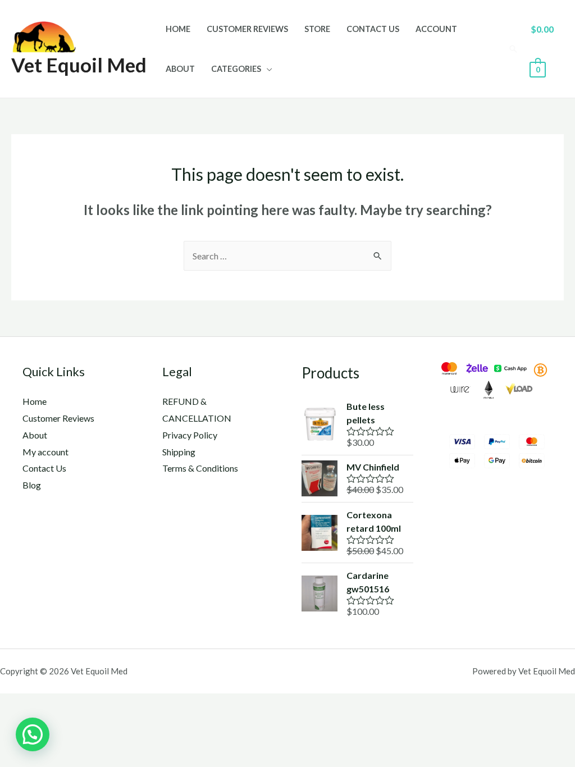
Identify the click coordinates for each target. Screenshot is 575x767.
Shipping (178, 451)
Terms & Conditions (200, 468)
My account (45, 451)
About (180, 69)
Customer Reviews (247, 29)
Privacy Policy (189, 435)
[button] (32, 734)
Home (178, 29)
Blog (31, 485)
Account (436, 29)
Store (317, 29)
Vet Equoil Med (79, 64)
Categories (236, 69)
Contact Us (372, 29)
